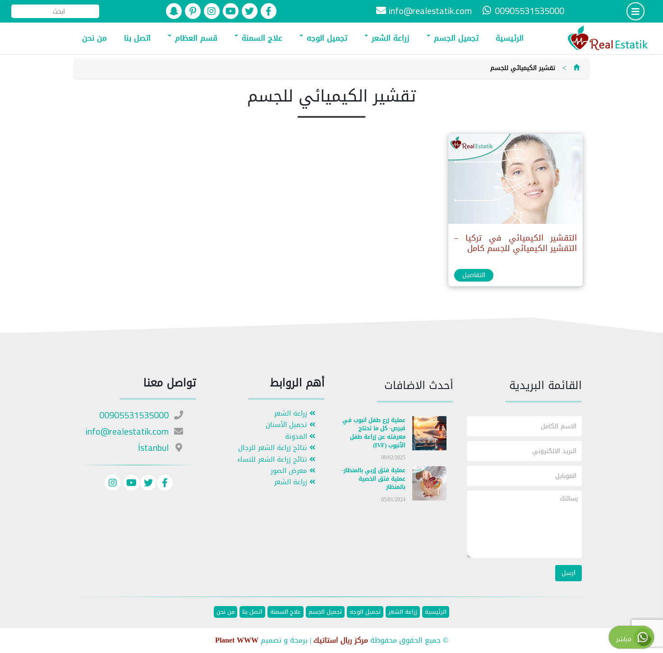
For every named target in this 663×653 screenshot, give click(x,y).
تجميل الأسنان (287, 425)
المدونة (297, 436)
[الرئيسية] (576, 68)
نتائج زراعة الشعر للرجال (273, 448)
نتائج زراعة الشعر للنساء (273, 459)
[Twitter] (148, 484)
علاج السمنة (260, 38)
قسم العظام (194, 38)
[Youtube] (130, 484)
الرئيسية (510, 38)
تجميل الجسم (455, 38)
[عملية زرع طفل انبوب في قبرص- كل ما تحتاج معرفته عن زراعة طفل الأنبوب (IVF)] (429, 434)
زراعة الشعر (389, 38)
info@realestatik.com (430, 10)
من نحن (94, 38)
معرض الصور (290, 471)
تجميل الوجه (325, 38)
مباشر (625, 639)
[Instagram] (112, 484)
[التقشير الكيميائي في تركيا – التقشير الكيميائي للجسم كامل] (515, 181)
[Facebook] (165, 484)
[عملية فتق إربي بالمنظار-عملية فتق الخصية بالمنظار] (429, 485)
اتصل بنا (137, 38)
